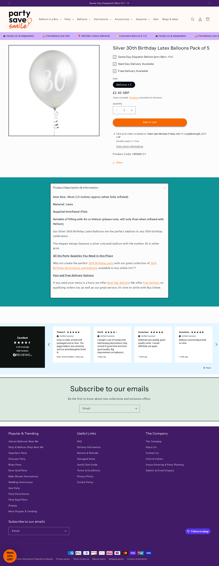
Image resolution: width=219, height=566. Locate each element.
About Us (151, 447)
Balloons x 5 (124, 84)
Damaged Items (86, 459)
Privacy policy (63, 559)
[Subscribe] (136, 409)
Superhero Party (17, 453)
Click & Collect (154, 459)
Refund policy (99, 559)
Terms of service (81, 559)
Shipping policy (116, 559)
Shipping (133, 97)
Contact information (137, 559)
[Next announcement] (209, 3)
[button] (50, 19)
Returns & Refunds (87, 453)
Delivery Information (89, 447)
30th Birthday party (101, 263)
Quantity (117, 103)
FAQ (79, 441)
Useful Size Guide (87, 464)
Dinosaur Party (17, 459)
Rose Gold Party (17, 470)
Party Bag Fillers (18, 499)
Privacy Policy (85, 476)
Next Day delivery (118, 283)
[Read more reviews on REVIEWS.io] (22, 355)
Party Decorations (18, 494)
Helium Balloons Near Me (23, 441)
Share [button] (119, 162)
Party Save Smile (25, 559)
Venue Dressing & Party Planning (165, 464)
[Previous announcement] (9, 3)
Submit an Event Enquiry (160, 470)
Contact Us (152, 453)
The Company (154, 441)
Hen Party (14, 488)
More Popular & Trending (22, 511)
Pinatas (12, 505)
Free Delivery (151, 283)
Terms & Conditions (88, 470)
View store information (129, 146)
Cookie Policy (85, 482)
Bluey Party (14, 464)
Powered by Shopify (43, 559)
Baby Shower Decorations (23, 476)
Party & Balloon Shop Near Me (26, 447)
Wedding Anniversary (20, 482)
